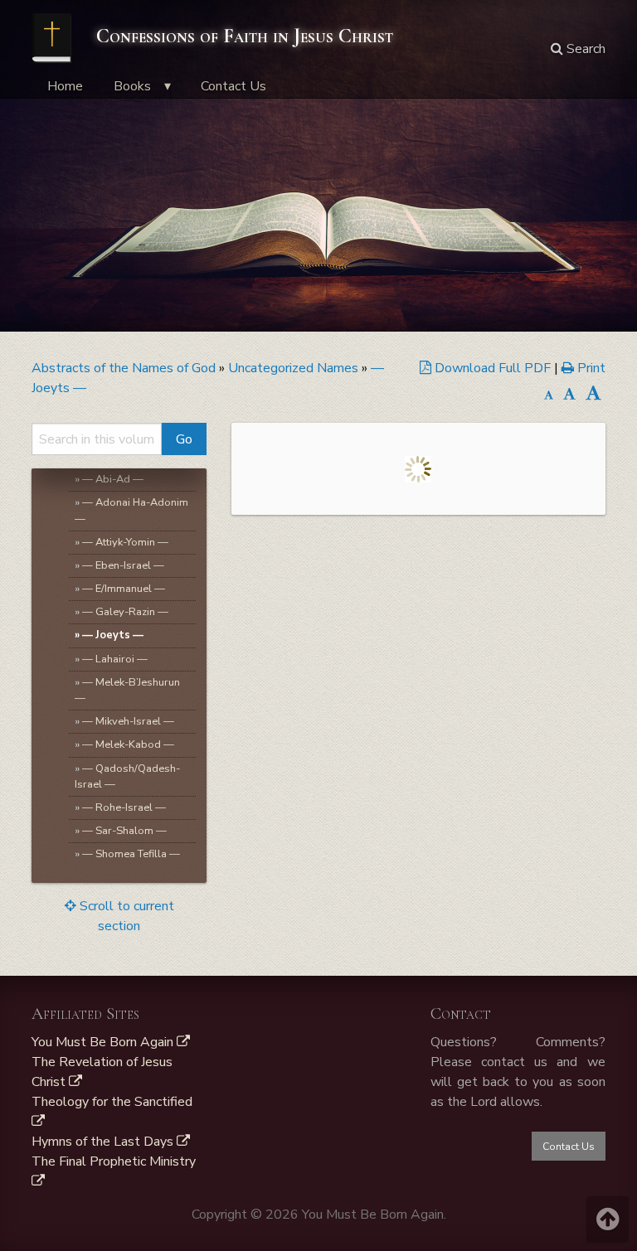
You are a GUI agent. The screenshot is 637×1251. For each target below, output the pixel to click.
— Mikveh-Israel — (128, 721)
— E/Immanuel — (123, 588)
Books (132, 86)
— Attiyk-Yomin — (125, 542)
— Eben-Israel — (123, 565)
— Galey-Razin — (125, 611)
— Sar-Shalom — (124, 830)
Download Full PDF (492, 368)
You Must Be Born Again (104, 1042)
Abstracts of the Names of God (124, 368)
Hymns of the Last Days (104, 1141)
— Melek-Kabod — (128, 744)
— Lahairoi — (115, 659)
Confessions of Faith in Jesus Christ (242, 36)
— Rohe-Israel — (124, 807)
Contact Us (233, 86)
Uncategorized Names (293, 368)
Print (589, 368)
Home (65, 86)
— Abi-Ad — (112, 479)
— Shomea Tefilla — (131, 853)
